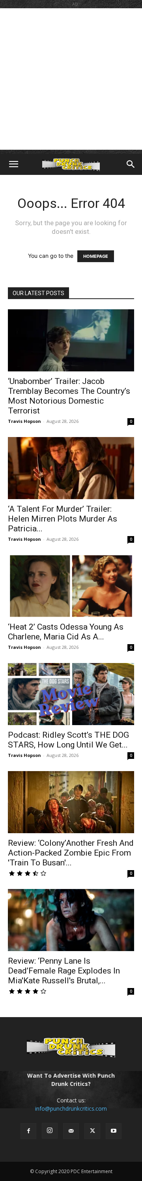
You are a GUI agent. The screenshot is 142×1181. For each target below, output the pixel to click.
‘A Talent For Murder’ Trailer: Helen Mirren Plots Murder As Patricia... (62, 518)
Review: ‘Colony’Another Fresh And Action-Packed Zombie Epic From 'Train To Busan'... (71, 852)
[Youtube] (113, 1131)
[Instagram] (50, 1131)
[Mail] (71, 1131)
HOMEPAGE (95, 256)
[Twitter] (92, 1131)
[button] (13, 164)
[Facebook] (28, 1131)
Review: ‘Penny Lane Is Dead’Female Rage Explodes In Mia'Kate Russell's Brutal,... (64, 970)
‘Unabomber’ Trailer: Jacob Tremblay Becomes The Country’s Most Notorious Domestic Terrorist (69, 396)
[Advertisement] (71, 79)
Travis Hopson (24, 421)
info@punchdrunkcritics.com (71, 1108)
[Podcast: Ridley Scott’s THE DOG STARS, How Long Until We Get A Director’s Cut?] (71, 694)
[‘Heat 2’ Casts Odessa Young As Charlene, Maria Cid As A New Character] (71, 586)
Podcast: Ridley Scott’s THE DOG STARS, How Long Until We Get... (68, 739)
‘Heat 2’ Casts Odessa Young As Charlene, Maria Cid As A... (65, 631)
